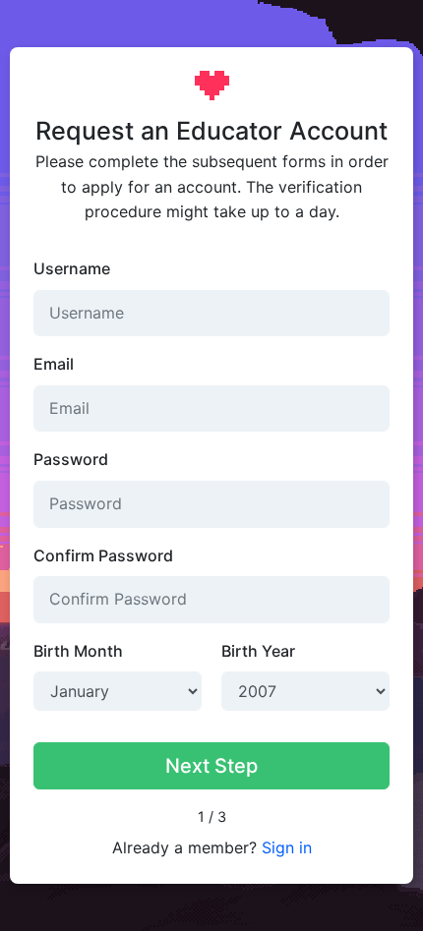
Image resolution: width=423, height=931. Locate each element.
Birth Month (78, 651)
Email (53, 364)
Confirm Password (103, 555)
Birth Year (258, 651)
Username (71, 268)
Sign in (287, 847)
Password (70, 459)
